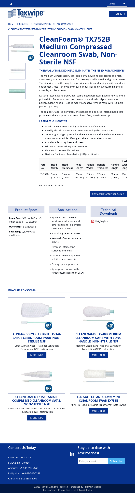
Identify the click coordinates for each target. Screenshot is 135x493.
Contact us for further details (108, 193)
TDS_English (101, 221)
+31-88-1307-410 (25, 457)
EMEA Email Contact (19, 462)
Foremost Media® (93, 486)
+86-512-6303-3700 (26, 478)
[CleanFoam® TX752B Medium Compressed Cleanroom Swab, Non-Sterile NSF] (21, 48)
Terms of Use (49, 490)
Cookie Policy (85, 490)
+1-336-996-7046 (29, 468)
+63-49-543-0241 (31, 473)
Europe (111, 3)
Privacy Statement (67, 490)
